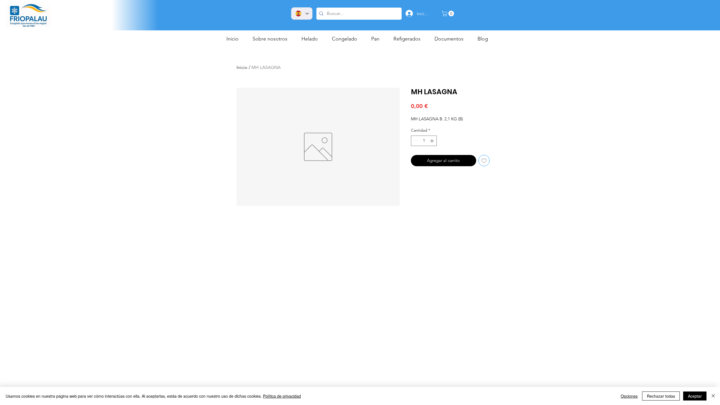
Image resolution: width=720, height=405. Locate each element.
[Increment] (432, 141)
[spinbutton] (424, 141)
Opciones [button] (629, 396)
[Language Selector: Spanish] (301, 13)
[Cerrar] (713, 396)
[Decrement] (415, 141)
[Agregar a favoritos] (484, 160)
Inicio (242, 67)
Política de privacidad (282, 396)
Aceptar (695, 396)
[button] (448, 13)
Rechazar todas (661, 396)
